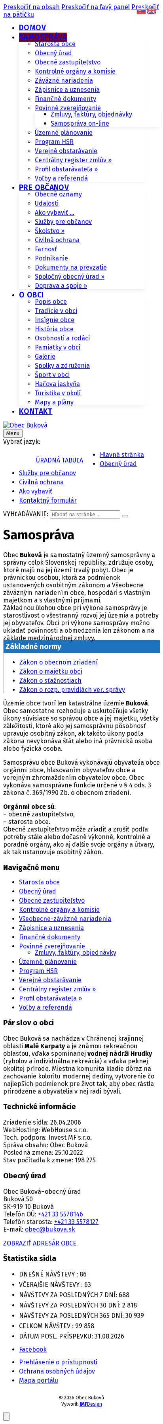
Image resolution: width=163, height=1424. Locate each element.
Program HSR (38, 971)
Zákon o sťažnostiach (50, 680)
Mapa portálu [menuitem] (38, 1380)
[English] (152, 10)
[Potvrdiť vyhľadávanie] (125, 516)
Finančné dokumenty (49, 937)
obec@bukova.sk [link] (50, 1229)
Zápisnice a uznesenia (51, 928)
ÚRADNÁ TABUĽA (59, 460)
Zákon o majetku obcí (50, 671)
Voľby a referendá (45, 1007)
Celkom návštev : (47, 1326)
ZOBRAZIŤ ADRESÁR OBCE (39, 1243)
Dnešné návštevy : (49, 1274)
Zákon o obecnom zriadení (58, 662)
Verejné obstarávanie (50, 980)
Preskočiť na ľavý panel (95, 7)
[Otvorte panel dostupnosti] (6, 1416)
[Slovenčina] (141, 10)
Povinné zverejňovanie (52, 946)
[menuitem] (32, 27)
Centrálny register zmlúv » (57, 989)
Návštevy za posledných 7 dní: (69, 1295)
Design (91, 1404)
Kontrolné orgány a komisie (59, 909)
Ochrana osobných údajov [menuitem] (57, 1371)
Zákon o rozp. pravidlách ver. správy (72, 690)
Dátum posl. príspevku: (57, 1336)
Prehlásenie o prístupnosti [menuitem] (58, 1362)
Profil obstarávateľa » (50, 998)
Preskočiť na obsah (31, 7)
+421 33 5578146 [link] (60, 1214)
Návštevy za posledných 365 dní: (72, 1315)
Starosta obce (39, 882)
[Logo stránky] (25, 425)
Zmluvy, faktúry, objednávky (75, 952)
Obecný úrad (37, 891)
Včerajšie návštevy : (51, 1284)
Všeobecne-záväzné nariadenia (65, 919)
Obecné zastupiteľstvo (52, 900)
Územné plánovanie (48, 962)
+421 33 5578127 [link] (76, 1222)
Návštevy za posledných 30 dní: (70, 1305)
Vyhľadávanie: (25, 514)
